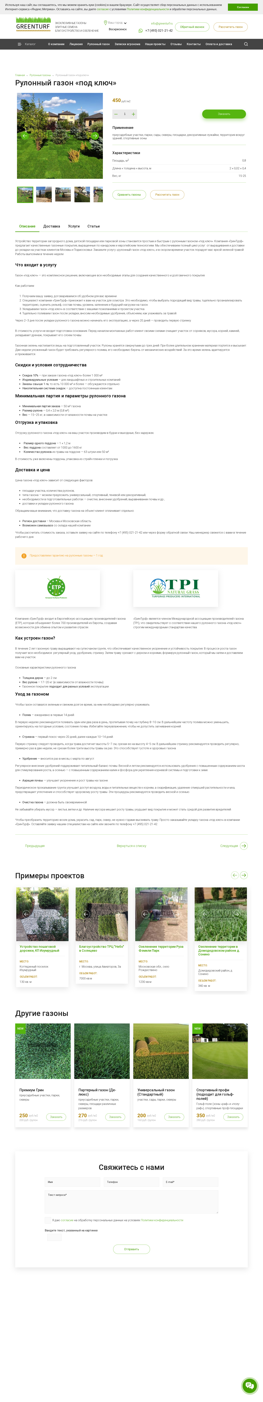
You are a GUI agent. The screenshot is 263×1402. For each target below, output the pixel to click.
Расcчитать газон (231, 27)
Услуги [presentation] (74, 226)
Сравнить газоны (129, 194)
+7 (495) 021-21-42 (159, 30)
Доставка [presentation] (51, 226)
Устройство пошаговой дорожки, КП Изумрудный (39, 948)
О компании (56, 44)
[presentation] (26, 914)
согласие (103, 9)
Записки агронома (127, 44)
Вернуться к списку (131, 846)
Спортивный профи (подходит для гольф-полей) (215, 1094)
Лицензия (76, 44)
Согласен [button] (243, 7)
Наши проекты (155, 44)
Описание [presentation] (27, 226)
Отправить (131, 1249)
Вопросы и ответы (119, 1398)
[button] (218, 9)
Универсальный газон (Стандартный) (156, 1092)
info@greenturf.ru (162, 23)
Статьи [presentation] (93, 226)
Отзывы (176, 44)
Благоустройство (161, 1389)
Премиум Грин (31, 1090)
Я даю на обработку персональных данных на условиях (117, 1220)
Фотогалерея (115, 1384)
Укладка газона (159, 1380)
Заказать (224, 114)
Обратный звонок (192, 27)
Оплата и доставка (219, 44)
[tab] (27, 226)
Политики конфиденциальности (148, 9)
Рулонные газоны (161, 1375)
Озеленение (157, 1393)
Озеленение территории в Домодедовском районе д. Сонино (219, 950)
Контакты (194, 44)
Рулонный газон (98, 44)
